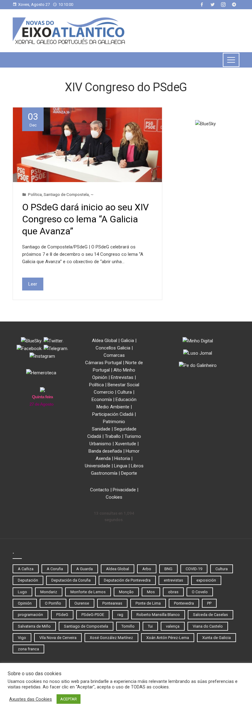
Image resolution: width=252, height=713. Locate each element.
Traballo (113, 436)
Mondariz (48, 592)
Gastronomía (104, 473)
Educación (126, 399)
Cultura (124, 392)
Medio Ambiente (112, 407)
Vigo (22, 637)
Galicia (127, 340)
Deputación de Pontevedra (127, 580)
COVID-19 (194, 569)
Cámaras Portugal (103, 362)
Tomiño (128, 626)
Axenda (103, 458)
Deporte (129, 473)
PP (209, 603)
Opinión (99, 377)
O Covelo (200, 592)
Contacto (99, 490)
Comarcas (114, 355)
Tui (150, 626)
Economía (102, 399)
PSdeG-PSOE (92, 614)
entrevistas (173, 580)
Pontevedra (184, 603)
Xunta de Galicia (216, 637)
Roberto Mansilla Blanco (158, 614)
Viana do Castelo (208, 626)
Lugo (22, 592)
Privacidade (124, 490)
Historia (122, 458)
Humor (133, 451)
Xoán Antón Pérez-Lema (167, 637)
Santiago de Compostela (66, 194)
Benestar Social (123, 385)
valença (172, 626)
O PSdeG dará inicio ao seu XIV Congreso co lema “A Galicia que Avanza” (85, 219)
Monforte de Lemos (88, 592)
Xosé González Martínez (111, 637)
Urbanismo (100, 443)
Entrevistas (122, 377)
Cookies (114, 497)
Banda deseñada (105, 451)
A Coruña (55, 569)
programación (30, 614)
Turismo (132, 436)
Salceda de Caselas (210, 614)
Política (35, 194)
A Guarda (84, 569)
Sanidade (101, 429)
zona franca (28, 649)
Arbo (146, 569)
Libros (137, 466)
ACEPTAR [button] (68, 699)
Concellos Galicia (113, 348)
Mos (151, 592)
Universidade (97, 466)
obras (173, 592)
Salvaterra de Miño (34, 626)
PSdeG (62, 614)
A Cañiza (25, 569)
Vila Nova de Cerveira (58, 637)
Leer (32, 284)
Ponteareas (112, 603)
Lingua (120, 466)
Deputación (28, 580)
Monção (126, 592)
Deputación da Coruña (71, 580)
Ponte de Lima (148, 603)
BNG (168, 569)
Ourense (81, 603)
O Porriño (53, 603)
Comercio (104, 392)
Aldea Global (104, 340)
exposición (206, 580)
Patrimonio (114, 421)
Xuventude (125, 443)
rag (120, 614)
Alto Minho (124, 370)
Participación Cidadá (112, 414)
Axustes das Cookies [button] (30, 699)
